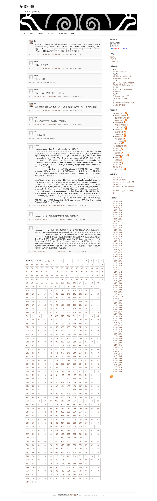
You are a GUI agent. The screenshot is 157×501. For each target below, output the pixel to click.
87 (77, 279)
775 (56, 475)
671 (56, 445)
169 (86, 301)
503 (62, 397)
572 (86, 416)
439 (68, 379)
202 (51, 312)
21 (67, 264)
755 (92, 467)
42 (92, 268)
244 (68, 323)
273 (86, 331)
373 (62, 360)
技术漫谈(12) (117, 165)
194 (80, 309)
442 (86, 379)
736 (56, 464)
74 (92, 275)
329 (33, 349)
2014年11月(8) (118, 349)
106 (98, 283)
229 (56, 320)
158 (98, 298)
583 (74, 419)
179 (68, 305)
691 (98, 449)
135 (39, 294)
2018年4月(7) (117, 261)
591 (45, 423)
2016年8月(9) (117, 303)
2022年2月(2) (117, 219)
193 (74, 309)
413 (68, 371)
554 (56, 412)
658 (56, 441)
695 (45, 452)
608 (68, 427)
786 (45, 478)
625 (92, 430)
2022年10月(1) (118, 208)
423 (51, 375)
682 (45, 449)
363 (80, 357)
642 (39, 438)
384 (51, 364)
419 (27, 375)
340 (98, 349)
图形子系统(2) (119, 137)
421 (39, 375)
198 (27, 312)
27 (97, 264)
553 (51, 412)
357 (45, 357)
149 (45, 298)
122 (39, 290)
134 (33, 294)
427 (74, 375)
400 (68, 368)
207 (80, 312)
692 (27, 452)
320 (56, 346)
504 (68, 397)
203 (56, 312)
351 (86, 353)
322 (68, 346)
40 (82, 268)
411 (56, 371)
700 (74, 452)
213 (39, 316)
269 (62, 331)
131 (92, 290)
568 (62, 416)
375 (74, 360)
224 (27, 320)
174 (39, 305)
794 (92, 478)
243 (62, 323)
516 (62, 401)
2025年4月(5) (117, 201)
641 (33, 438)
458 (27, 386)
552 (45, 412)
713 (74, 456)
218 (68, 316)
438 (62, 379)
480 (80, 390)
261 (92, 327)
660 (68, 441)
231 (68, 320)
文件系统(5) (119, 139)
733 (39, 464)
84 (62, 279)
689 (86, 449)
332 (51, 349)
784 (33, 478)
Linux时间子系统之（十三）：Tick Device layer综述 (47, 219)
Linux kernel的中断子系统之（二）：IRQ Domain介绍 (47, 205)
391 (92, 364)
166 (68, 301)
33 (47, 268)
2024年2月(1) (117, 203)
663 (86, 441)
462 (51, 386)
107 (27, 287)
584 (80, 419)
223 (98, 316)
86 (72, 279)
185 (27, 309)
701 (80, 452)
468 (86, 386)
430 (92, 375)
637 (86, 434)
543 (68, 408)
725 (68, 460)
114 (68, 287)
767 (86, 471)
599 (92, 423)
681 (39, 449)
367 (27, 360)
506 (80, 397)
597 (80, 423)
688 (80, 449)
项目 (31, 34)
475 (51, 390)
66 (52, 275)
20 (62, 264)
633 (62, 434)
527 (51, 405)
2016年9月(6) (117, 301)
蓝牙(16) (117, 153)
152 (62, 298)
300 (92, 338)
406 (27, 371)
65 (47, 275)
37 (67, 268)
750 (62, 467)
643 (45, 438)
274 (92, 331)
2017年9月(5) (117, 274)
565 (45, 416)
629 (39, 434)
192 (68, 309)
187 (39, 309)
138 (56, 294)
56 (82, 272)
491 (68, 393)
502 (56, 397)
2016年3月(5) (117, 314)
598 (86, 423)
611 (86, 427)
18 (52, 264)
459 (33, 386)
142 (80, 294)
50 (52, 272)
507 (86, 397)
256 (62, 327)
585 (86, 419)
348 (68, 353)
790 (68, 478)
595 (68, 423)
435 (45, 379)
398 (56, 368)
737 (62, 464)
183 (92, 305)
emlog (102, 495)
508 (92, 397)
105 (92, 283)
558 (80, 412)
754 (86, 467)
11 (96, 261)
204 (62, 312)
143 (86, 294)
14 (32, 264)
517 (68, 401)
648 (74, 438)
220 (80, 316)
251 (33, 327)
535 (98, 405)
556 (68, 412)
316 (33, 346)
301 (98, 338)
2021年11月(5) (118, 223)
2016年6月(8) (117, 307)
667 (33, 445)
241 (51, 323)
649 (80, 438)
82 (52, 279)
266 (45, 331)
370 (45, 360)
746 (39, 467)
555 (62, 412)
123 (45, 290)
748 (51, 467)
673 (68, 445)
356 (39, 357)
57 (87, 272)
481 (86, 390)
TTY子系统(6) (119, 141)
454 (80, 382)
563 (33, 416)
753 (80, 467)
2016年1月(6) (117, 318)
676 (86, 445)
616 (39, 430)
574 (98, 416)
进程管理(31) (119, 122)
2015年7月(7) (117, 332)
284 (74, 334)
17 (47, 264)
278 (39, 334)
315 (27, 346)
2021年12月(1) (118, 221)
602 (33, 427)
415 (80, 371)
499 (39, 397)
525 (39, 405)
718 (27, 460)
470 (98, 386)
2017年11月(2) (118, 270)
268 (56, 331)
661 (74, 441)
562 (27, 416)
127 (68, 290)
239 (39, 323)
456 (92, 382)
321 (62, 346)
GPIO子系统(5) (120, 127)
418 (98, 371)
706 (33, 456)
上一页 (47, 261)
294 (56, 338)
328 (27, 349)
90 (92, 279)
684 (56, 449)
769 (98, 471)
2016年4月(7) (117, 312)
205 (68, 312)
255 (56, 327)
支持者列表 (114, 61)
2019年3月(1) (117, 243)
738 (68, 464)
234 (86, 320)
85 (67, 279)
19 (57, 264)
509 (98, 397)
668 (39, 445)
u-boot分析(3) (117, 144)
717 (98, 456)
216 (56, 316)
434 (39, 379)
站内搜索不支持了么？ (120, 72)
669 (45, 445)
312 (86, 342)
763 (62, 471)
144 (92, 294)
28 (102, 264)
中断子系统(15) (120, 120)
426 (68, 375)
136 (45, 294)
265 (39, 331)
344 (45, 353)
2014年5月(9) (117, 363)
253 (45, 327)
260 (86, 327)
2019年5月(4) (117, 241)
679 (27, 449)
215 (50, 316)
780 (86, 475)
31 (37, 268)
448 (45, 382)
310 (74, 342)
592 (51, 423)
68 (62, 275)
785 (39, 478)
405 (98, 368)
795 (98, 478)
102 (74, 283)
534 (92, 405)
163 (51, 301)
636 (80, 434)
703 (92, 452)
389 (80, 364)
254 (51, 327)
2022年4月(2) (117, 217)
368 (33, 360)
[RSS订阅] (111, 377)
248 (92, 323)
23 (77, 264)
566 (51, 416)
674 (74, 445)
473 (39, 390)
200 (39, 312)
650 (86, 438)
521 (92, 401)
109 (39, 287)
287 (92, 334)
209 (92, 312)
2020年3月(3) (117, 232)
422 (45, 375)
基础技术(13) (117, 151)
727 (80, 460)
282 (62, 334)
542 (62, 408)
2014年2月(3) (117, 369)
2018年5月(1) (117, 259)
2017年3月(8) (117, 287)
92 (102, 279)
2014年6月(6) (117, 360)
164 (56, 301)
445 (27, 382)
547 (92, 408)
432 (27, 379)
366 (98, 357)
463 (56, 386)
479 (74, 390)
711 (62, 456)
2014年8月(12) (118, 356)
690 (92, 449)
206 (74, 312)
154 (74, 298)
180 (74, 305)
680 (33, 449)
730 (98, 460)
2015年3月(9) (117, 340)
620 (62, 430)
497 (27, 397)
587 (98, 419)
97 (47, 283)
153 (68, 298)
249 (98, 323)
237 (27, 323)
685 (62, 449)
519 (80, 401)
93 (27, 283)
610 (80, 427)
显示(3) (117, 158)
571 (80, 416)
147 (33, 298)
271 (74, 331)
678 (98, 445)
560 (92, 412)
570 (74, 416)
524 (33, 405)
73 (87, 275)
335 (68, 349)
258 (74, 327)
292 (45, 338)
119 (96, 287)
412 (62, 371)
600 (98, 423)
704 (98, 452)
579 (51, 419)
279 (45, 334)
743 (98, 464)
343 (39, 353)
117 (85, 287)
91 (97, 279)
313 (92, 342)
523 (27, 405)
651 (92, 438)
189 (51, 309)
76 (102, 275)
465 (68, 386)
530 (68, 405)
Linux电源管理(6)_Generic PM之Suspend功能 (45, 54)
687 (74, 449)
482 (92, 390)
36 (62, 268)
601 (27, 427)
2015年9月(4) (117, 327)
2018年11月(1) (118, 250)
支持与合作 (63, 34)
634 (68, 434)
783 (27, 478)
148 (39, 298)
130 (86, 290)
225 (33, 320)
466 (74, 386)
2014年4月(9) (117, 365)
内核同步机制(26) (120, 125)
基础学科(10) (117, 162)
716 (92, 456)
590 (39, 423)
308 (62, 342)
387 (68, 364)
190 (56, 309)
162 (45, 301)
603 (39, 427)
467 (80, 386)
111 (50, 287)
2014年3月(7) (117, 367)
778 (74, 475)
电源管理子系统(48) (121, 118)
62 (32, 275)
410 (51, 371)
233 (80, 320)
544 (74, 408)
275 (98, 331)
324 (80, 346)
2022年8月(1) (117, 210)
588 (27, 423)
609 (74, 427)
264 (33, 331)
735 (51, 464)
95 (37, 283)
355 (33, 357)
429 (86, 375)
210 (98, 312)
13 (27, 264)
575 (27, 419)
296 (68, 338)
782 (98, 475)
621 (68, 430)
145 (98, 294)
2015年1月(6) (117, 345)
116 (79, 287)
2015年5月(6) (117, 336)
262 (98, 327)
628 (33, 434)
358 (51, 357)
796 (27, 482)
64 (42, 275)
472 (33, 390)
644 (51, 438)
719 (33, 460)
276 (27, 334)
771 (33, 475)
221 (86, 316)
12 (101, 261)
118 (91, 287)
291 (39, 338)
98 (52, 283)
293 (51, 338)
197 (98, 309)
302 (27, 342)
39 (77, 268)
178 (62, 305)
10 (91, 261)
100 (62, 283)
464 (62, 386)
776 (62, 475)
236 (98, 320)
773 (45, 475)
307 (56, 342)
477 (62, 390)
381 (33, 364)
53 (67, 272)
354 (27, 357)
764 (68, 471)
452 (68, 382)
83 (57, 279)
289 (27, 338)
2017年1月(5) (117, 292)
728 (86, 460)
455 (86, 382)
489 (56, 393)
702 (86, 452)
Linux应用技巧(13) (119, 146)
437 (56, 379)
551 (39, 412)
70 (72, 275)
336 (74, 349)
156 (86, 298)
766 (80, 471)
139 (62, 294)
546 (86, 408)
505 (74, 397)
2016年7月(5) (117, 305)
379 (98, 360)
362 (74, 357)
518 (74, 401)
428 (80, 375)
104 (86, 283)
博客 (23, 34)
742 (92, 464)
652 (98, 438)
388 (74, 364)
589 (33, 423)
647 (68, 438)
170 (92, 301)
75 (97, 275)
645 (56, 438)
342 (33, 353)
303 (33, 342)
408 (39, 371)
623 (80, 430)
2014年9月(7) (117, 354)
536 (27, 408)
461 (45, 386)
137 (51, 294)
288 (98, 334)
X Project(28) (119, 169)
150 (51, 298)
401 (74, 368)
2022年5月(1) (117, 214)
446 (33, 382)
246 (80, 323)
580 (56, 419)
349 (74, 353)
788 (56, 478)
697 (56, 452)
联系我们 (51, 34)
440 (74, 379)
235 (92, 320)
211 (27, 316)
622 (74, 430)
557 (74, 412)
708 (45, 456)
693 (33, 452)
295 (62, 338)
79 (37, 279)
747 (45, 467)
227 (45, 320)
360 (62, 357)
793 (86, 478)
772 (39, 475)
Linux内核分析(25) (119, 113)
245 (74, 323)
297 (74, 338)
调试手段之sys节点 (119, 177)
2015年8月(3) (117, 329)
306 (51, 342)
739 (74, 464)
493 (80, 393)
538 (39, 408)
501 (51, 397)
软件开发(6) (116, 148)
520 (86, 401)
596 (74, 423)
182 (86, 305)
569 (68, 416)
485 (33, 393)
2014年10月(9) (118, 352)
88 (82, 279)
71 (77, 275)
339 (92, 349)
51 (57, 272)
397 (51, 368)
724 (62, 460)
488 (51, 393)
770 (27, 475)
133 (27, 294)
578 (45, 419)
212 (33, 316)
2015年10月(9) (118, 325)
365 (92, 357)
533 (86, 405)
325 (86, 346)
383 (45, 364)
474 (45, 390)
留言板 (32, 82)
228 (51, 320)
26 (92, 264)
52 (62, 272)
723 (56, 460)
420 (33, 375)
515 (56, 401)
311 (80, 342)
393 (27, 368)
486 (39, 393)
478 (68, 390)
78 (32, 279)
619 (56, 430)
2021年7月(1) (117, 225)
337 (80, 349)
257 (68, 327)
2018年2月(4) (117, 263)
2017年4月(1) (117, 285)
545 (80, 408)
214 (45, 316)
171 (98, 301)
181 (80, 305)
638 (92, 434)
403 (86, 368)
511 (33, 401)
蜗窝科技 (27, 6)
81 (47, 279)
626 (98, 430)
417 (92, 371)
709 (51, 456)
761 (51, 471)
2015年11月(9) (118, 323)
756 (98, 467)
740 (80, 464)
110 (45, 287)
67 (57, 275)
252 (39, 327)
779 (80, 475)
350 (80, 353)
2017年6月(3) (117, 281)
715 (86, 456)
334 (62, 349)
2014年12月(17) (118, 347)
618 (51, 430)
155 (80, 298)
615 (33, 430)
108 (33, 287)
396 (45, 368)
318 (45, 346)
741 (86, 464)
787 (51, 478)
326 (92, 346)
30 (32, 268)
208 (86, 312)
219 (74, 316)
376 (80, 360)
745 (33, 467)
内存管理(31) (119, 134)
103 (80, 283)
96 (42, 283)
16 (42, 264)
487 (45, 393)
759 (39, 471)
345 (51, 353)
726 (74, 460)
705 (27, 456)
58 (92, 272)
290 (33, 338)
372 (56, 360)
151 (56, 298)
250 (27, 327)
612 (92, 427)
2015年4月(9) (117, 338)
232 (74, 320)
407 (33, 371)
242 (56, 323)
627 (27, 434)
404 (92, 368)
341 (27, 353)
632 (56, 434)
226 (39, 320)
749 (56, 467)
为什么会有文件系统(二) (120, 180)
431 (98, 375)
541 (56, 408)
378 (92, 360)
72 (82, 275)
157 (92, 298)
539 (45, 408)
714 (80, 456)
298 (80, 338)
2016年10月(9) (118, 298)
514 (50, 401)
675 (80, 445)
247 (86, 323)
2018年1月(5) (117, 265)
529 (62, 405)
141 (74, 294)
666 (27, 445)
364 (86, 357)
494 (86, 393)
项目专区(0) (116, 167)
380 (27, 364)
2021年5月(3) (117, 230)
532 (80, 405)
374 (68, 360)
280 (51, 334)
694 (39, 452)
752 (74, 467)
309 (68, 342)
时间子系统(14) (120, 130)
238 (33, 323)
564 (39, 416)
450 (56, 382)
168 (80, 301)
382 (39, 364)
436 (51, 379)
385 (56, 364)
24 (82, 264)
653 (27, 441)
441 (80, 379)
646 (62, 438)
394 (33, 368)
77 (27, 279)
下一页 (34, 482)
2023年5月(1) (117, 206)
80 (42, 279)
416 (86, 371)
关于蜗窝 (40, 34)
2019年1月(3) (117, 245)
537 (33, 408)
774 (51, 475)
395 (39, 368)
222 (92, 316)
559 (86, 412)
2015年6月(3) (117, 334)
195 (86, 309)
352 (92, 353)
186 (33, 309)
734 (45, 464)
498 (33, 397)
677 (92, 445)
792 (80, 478)
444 (98, 379)
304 (39, 342)
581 (62, 419)
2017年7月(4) (117, 279)
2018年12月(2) (118, 248)
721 (45, 460)
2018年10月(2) (118, 252)
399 (62, 368)
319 (51, 346)
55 (77, 272)
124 (51, 290)
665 (98, 441)
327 (98, 346)
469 (92, 386)
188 (45, 309)
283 (68, 334)
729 (92, 460)
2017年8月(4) (117, 276)
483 (98, 390)
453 (74, 382)
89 (87, 279)
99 (57, 283)
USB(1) (117, 160)
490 (62, 393)
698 (62, 452)
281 (56, 334)
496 (98, 393)
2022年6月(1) (117, 212)
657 (51, 441)
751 (68, 467)
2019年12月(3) (118, 239)
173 (33, 305)
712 (68, 456)
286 (86, 334)
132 (98, 290)
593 (56, 423)
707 (39, 456)
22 (72, 264)
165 (62, 301)
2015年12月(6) (118, 321)
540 (51, 408)
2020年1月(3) (117, 237)
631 (51, 434)
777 (68, 475)
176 (51, 305)
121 (33, 290)
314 (98, 342)
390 (86, 364)
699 (68, 452)
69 (67, 275)
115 (73, 287)
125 (56, 290)
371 (51, 360)
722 (51, 460)
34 (52, 268)
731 (27, 464)
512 (39, 401)
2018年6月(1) (117, 256)
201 (45, 312)
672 (62, 445)
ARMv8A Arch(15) (121, 155)
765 (74, 471)
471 (27, 390)
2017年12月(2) (118, 268)
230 (62, 320)
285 (80, 334)
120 (27, 290)
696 (51, 452)
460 (39, 386)
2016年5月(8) (117, 310)
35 (57, 268)
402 (80, 368)
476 (56, 390)
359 (56, 357)
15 (37, 264)
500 (45, 397)
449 (51, 382)
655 (39, 441)
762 (56, 471)
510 (27, 401)
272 (80, 331)
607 (62, 427)
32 (42, 268)
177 (56, 305)
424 (56, 375)
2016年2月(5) (117, 316)
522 (98, 401)
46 (32, 272)
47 (37, 272)
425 (62, 375)
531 (74, 405)
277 (33, 334)
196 (92, 309)
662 (80, 441)
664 (92, 441)
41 (87, 268)
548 (98, 408)
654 (33, 441)
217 (62, 316)
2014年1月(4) (117, 371)
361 (68, 357)
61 (27, 275)
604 (45, 427)
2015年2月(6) (117, 343)
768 (92, 471)
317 (39, 346)
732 (33, 464)
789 (62, 478)
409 (45, 371)
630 (45, 434)
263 (27, 331)
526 (45, 405)
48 (42, 272)
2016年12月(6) (118, 294)
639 (98, 434)
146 (27, 298)
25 (87, 264)
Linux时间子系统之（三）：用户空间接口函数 (45, 96)
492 (74, 393)
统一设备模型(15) (120, 115)
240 (45, 323)
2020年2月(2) (117, 234)
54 (72, 272)
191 (62, 309)
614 (27, 430)
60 (102, 272)
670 (51, 445)
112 (56, 287)
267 (51, 331)
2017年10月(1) (118, 272)
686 (68, 449)
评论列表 (113, 59)
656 (45, 441)
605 (51, 427)
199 (33, 312)
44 (102, 268)
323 (74, 346)
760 (45, 471)
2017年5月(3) (117, 283)
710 (56, 456)
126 (62, 290)
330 (39, 349)
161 (39, 301)
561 (98, 412)
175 (45, 305)
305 (45, 342)
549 (27, 412)
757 (27, 471)
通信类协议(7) (119, 132)
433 (33, 379)
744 (27, 467)
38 (72, 268)
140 (68, 294)
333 (56, 349)
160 (33, 301)
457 (98, 382)
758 (33, 471)
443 (92, 379)
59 (97, 272)
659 (62, 441)
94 (32, 283)
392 (98, 364)
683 (51, 449)
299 (86, 338)
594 (62, 423)
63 (37, 275)
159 (27, 301)
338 (86, 349)
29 (27, 268)
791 (74, 478)
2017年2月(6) (117, 290)
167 (74, 301)
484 (27, 393)
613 (98, 427)
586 (92, 419)
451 (62, 382)
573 (92, 416)
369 (39, 360)
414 (74, 371)
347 (62, 353)
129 (80, 290)
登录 (72, 34)
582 (68, 419)
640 (27, 438)
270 (68, 331)
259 (80, 327)
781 (92, 475)
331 (45, 349)
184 (98, 305)
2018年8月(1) (117, 254)
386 (62, 364)
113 (62, 287)
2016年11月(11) (118, 296)
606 (56, 427)
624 (86, 430)
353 (98, 353)
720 (39, 460)
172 (27, 305)
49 (47, 272)
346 (56, 353)
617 (45, 430)
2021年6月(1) (117, 228)
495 (92, 393)
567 (56, 416)
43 (97, 268)
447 (39, 382)
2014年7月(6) (117, 358)
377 (86, 360)
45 (27, 272)
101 (68, 283)
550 (33, 412)
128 (74, 290)
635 (74, 434)
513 (45, 401)
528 (56, 405)
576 (33, 419)
